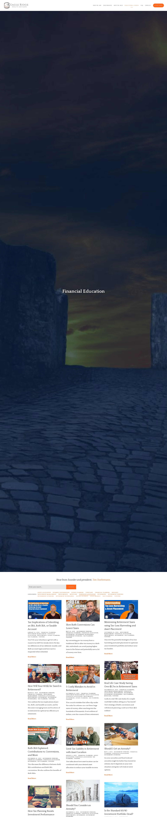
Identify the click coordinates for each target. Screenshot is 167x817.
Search (71, 587)
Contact (148, 5)
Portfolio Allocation (87, 594)
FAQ (142, 5)
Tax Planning (107, 596)
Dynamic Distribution (61, 592)
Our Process (107, 5)
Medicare (73, 594)
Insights (115, 592)
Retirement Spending (46, 596)
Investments (63, 594)
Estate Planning (77, 592)
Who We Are (97, 5)
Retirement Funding (115, 594)
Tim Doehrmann (101, 580)
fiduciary (89, 592)
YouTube (117, 596)
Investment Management (47, 594)
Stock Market (95, 596)
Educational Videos (132, 5)
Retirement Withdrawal (65, 596)
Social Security (82, 596)
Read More (32, 657)
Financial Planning (102, 592)
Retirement (102, 594)
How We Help (118, 5)
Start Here (158, 5)
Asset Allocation (44, 592)
